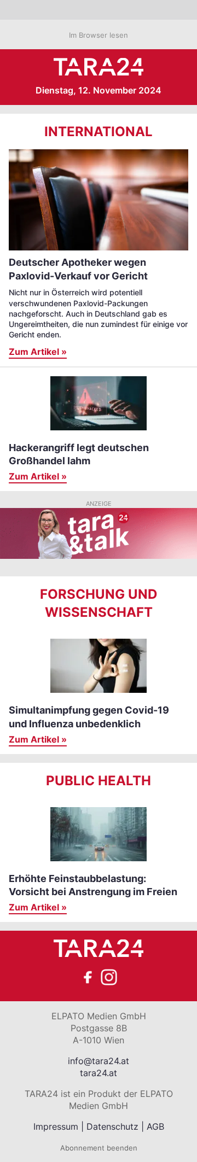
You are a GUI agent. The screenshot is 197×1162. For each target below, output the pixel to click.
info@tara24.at (98, 1060)
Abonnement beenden (98, 1147)
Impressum (55, 1126)
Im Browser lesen (98, 35)
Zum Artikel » (38, 351)
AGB (155, 1126)
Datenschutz (112, 1126)
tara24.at (98, 1072)
